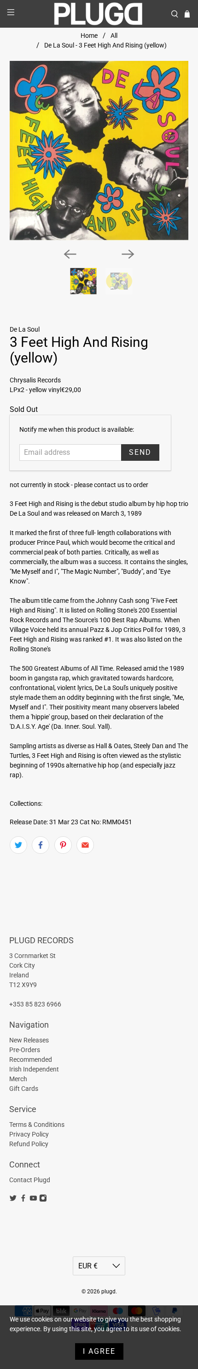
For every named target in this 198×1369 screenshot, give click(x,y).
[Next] (128, 254)
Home (89, 35)
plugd (108, 1291)
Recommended (30, 1059)
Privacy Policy (29, 1134)
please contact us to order (111, 484)
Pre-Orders (24, 1050)
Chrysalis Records (35, 380)
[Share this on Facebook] (40, 845)
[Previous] (70, 254)
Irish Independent (34, 1069)
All (114, 35)
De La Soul (25, 329)
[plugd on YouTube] (33, 1199)
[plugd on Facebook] (23, 1199)
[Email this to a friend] (85, 845)
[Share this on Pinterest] (63, 845)
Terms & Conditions (36, 1124)
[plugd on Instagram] (43, 1199)
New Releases (29, 1040)
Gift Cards (23, 1088)
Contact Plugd (29, 1180)
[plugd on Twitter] (13, 1199)
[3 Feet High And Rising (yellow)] (99, 150)
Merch (18, 1079)
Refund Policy (28, 1144)
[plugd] (99, 13)
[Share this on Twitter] (18, 845)
